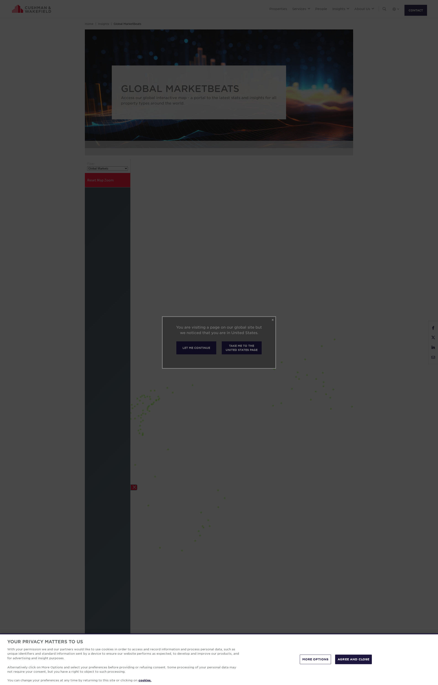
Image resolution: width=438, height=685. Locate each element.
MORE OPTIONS (315, 659)
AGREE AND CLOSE (353, 659)
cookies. (144, 680)
